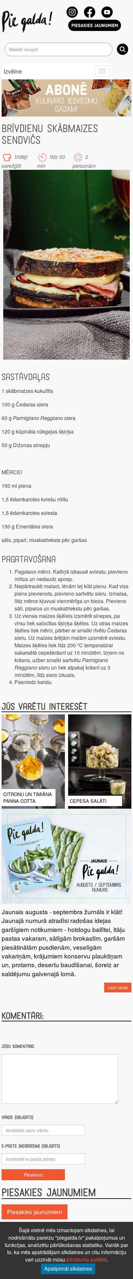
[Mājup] (28, 21)
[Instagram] (72, 12)
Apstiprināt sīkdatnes (68, 1268)
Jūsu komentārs (18, 1046)
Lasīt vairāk (118, 987)
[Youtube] (107, 12)
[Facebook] (89, 12)
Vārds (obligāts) (17, 1117)
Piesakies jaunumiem (34, 1211)
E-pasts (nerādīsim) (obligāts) (31, 1146)
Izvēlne (13, 71)
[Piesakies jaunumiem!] (94, 25)
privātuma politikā (86, 1259)
